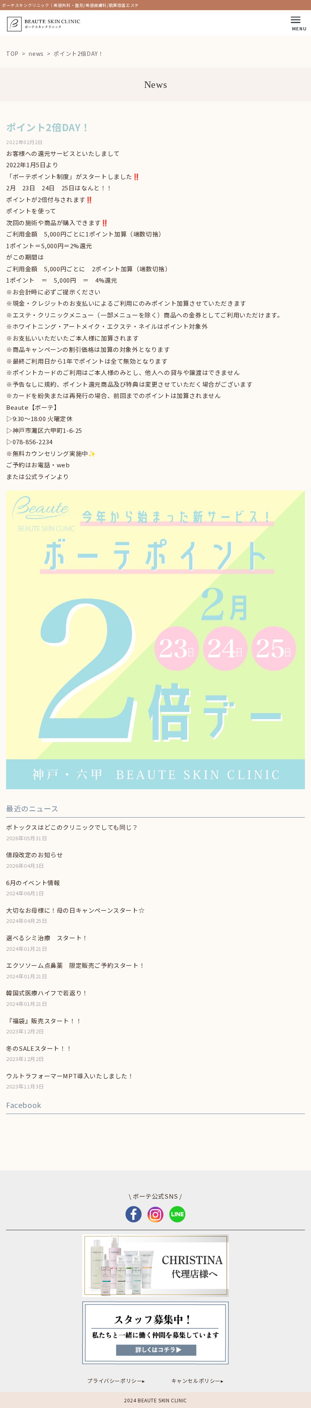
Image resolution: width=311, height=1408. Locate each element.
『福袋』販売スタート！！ (44, 1020)
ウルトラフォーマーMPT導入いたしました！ (70, 1075)
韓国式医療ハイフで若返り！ (47, 992)
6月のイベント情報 (33, 882)
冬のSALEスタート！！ (39, 1048)
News (155, 84)
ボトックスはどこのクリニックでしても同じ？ (72, 827)
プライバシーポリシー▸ (116, 1381)
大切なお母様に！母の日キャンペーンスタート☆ (75, 910)
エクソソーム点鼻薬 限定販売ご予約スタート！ (75, 965)
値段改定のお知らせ (34, 854)
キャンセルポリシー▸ (197, 1381)
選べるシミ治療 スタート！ (47, 937)
